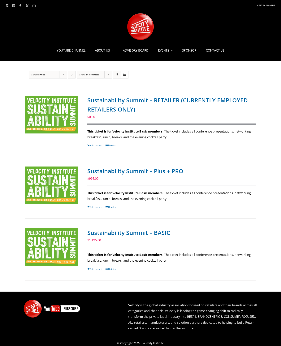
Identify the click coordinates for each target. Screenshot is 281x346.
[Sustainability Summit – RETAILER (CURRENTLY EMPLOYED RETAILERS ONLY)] (51, 114)
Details (112, 145)
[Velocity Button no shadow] (140, 15)
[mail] (34, 5)
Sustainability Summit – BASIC (128, 233)
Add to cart (96, 145)
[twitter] (27, 5)
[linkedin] (7, 5)
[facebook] (20, 5)
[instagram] (13, 5)
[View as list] (124, 74)
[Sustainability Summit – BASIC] (51, 247)
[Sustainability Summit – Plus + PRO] (51, 185)
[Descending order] (72, 74)
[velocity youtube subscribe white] (52, 301)
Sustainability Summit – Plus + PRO (135, 171)
